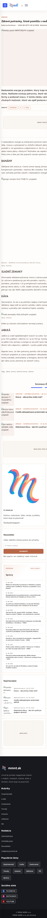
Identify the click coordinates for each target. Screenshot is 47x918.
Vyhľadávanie (7, 841)
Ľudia (3, 799)
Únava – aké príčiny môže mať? (29, 397)
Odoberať (23, 551)
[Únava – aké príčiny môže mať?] (7, 399)
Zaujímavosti (6, 794)
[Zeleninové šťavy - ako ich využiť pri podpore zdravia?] (7, 429)
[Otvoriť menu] (5, 5)
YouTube (8, 901)
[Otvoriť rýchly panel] (26, 5)
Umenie (4, 814)
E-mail (26, 107)
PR (2, 824)
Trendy (4, 809)
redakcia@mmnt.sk (9, 851)
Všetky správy (35, 568)
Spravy (6, 878)
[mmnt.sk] (13, 5)
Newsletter (6, 846)
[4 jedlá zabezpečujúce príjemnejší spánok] (7, 414)
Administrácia (7, 836)
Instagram (15, 523)
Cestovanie (5, 804)
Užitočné (5, 819)
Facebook (13, 107)
